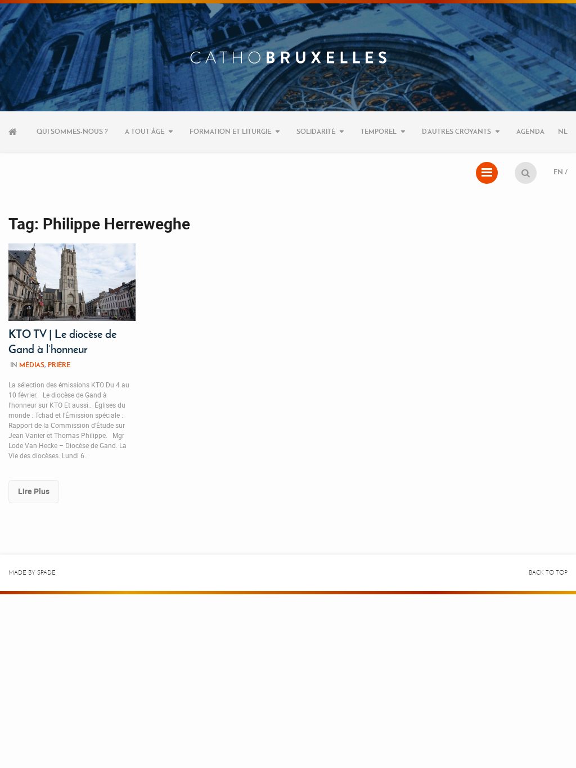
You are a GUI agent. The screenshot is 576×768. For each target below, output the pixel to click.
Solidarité (315, 131)
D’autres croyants (456, 131)
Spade (46, 572)
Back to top (548, 572)
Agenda (530, 131)
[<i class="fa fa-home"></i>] (14, 131)
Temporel (379, 131)
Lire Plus (34, 491)
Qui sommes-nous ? (72, 131)
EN (558, 172)
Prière (59, 364)
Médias (31, 364)
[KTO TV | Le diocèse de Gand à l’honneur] (72, 281)
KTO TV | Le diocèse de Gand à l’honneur (62, 341)
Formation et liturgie (230, 131)
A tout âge (144, 131)
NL (563, 131)
